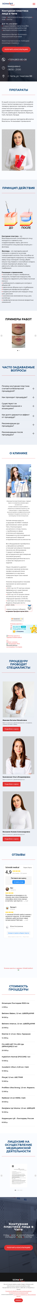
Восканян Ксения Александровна (16, 832)
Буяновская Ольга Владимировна (16, 777)
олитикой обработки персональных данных (19, 1291)
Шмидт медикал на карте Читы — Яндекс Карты (18, 937)
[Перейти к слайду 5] (21, 1190)
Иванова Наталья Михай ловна (15, 721)
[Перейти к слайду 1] (15, 1190)
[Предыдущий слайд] (1, 336)
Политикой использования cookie (18, 1292)
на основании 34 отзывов (14, 647)
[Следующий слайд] (35, 336)
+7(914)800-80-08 (17, 60)
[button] (16, 50)
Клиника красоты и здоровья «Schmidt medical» (18, 969)
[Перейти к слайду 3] (18, 1190)
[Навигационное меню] (34, 4)
